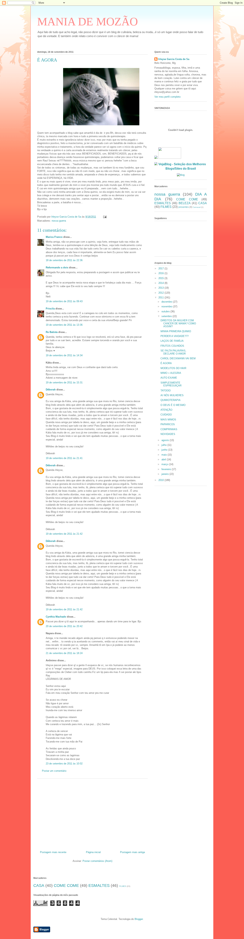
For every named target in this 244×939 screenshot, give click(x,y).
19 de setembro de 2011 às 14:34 (64, 355)
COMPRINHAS (169, 429)
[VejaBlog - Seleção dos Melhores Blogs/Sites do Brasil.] (180, 165)
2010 (161, 480)
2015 (161, 278)
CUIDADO (166, 414)
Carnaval (197, 207)
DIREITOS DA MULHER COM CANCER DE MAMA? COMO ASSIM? (178, 323)
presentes (183, 207)
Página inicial (93, 852)
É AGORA (166, 363)
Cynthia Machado (56, 616)
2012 (161, 292)
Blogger (139, 919)
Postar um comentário (54, 770)
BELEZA (185, 203)
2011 (161, 297)
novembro (167, 306)
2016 (161, 273)
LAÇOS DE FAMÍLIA (172, 340)
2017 (161, 268)
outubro (165, 311)
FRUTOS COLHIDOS (172, 345)
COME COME (187, 199)
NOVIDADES (168, 434)
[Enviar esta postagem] (104, 216)
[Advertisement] (92, 813)
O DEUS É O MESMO (173, 405)
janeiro (165, 474)
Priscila (50, 308)
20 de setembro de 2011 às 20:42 (64, 626)
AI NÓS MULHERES (172, 395)
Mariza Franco (54, 237)
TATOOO (166, 390)
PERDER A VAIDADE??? (175, 336)
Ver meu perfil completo (167, 96)
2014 (161, 283)
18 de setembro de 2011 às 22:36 (64, 260)
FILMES (166, 206)
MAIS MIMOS (168, 419)
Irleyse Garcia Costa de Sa (173, 59)
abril (164, 459)
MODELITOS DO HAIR (173, 368)
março (165, 464)
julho (164, 445)
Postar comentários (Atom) (97, 861)
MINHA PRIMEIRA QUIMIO (176, 331)
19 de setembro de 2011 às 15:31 (64, 382)
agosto (165, 440)
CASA (202, 203)
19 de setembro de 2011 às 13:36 (64, 324)
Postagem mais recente (53, 852)
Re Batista (52, 332)
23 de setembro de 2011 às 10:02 (64, 763)
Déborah (51, 389)
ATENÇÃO (166, 409)
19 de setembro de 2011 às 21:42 (64, 533)
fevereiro (166, 469)
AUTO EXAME (169, 377)
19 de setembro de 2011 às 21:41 (64, 458)
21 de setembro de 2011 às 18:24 (64, 653)
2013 (161, 287)
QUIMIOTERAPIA (171, 400)
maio (164, 454)
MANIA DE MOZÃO (87, 21)
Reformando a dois (57, 267)
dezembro (167, 301)
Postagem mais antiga (132, 852)
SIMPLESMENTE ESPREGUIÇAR (171, 384)
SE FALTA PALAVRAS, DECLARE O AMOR (173, 352)
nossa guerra (59, 220)
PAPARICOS (168, 424)
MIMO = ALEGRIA (171, 373)
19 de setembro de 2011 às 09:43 (64, 301)
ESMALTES (162, 203)
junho (164, 449)
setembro (167, 316)
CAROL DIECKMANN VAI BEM (178, 358)
